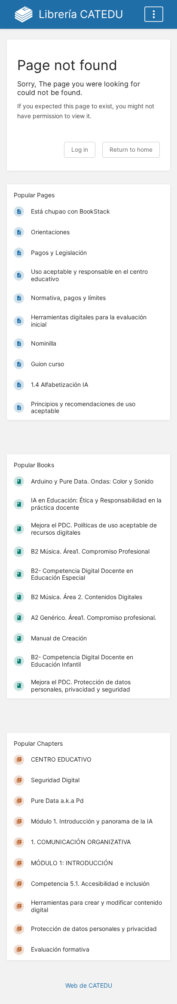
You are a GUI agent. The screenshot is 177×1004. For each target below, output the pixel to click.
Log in (79, 149)
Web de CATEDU (88, 985)
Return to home (131, 149)
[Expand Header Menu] (153, 14)
